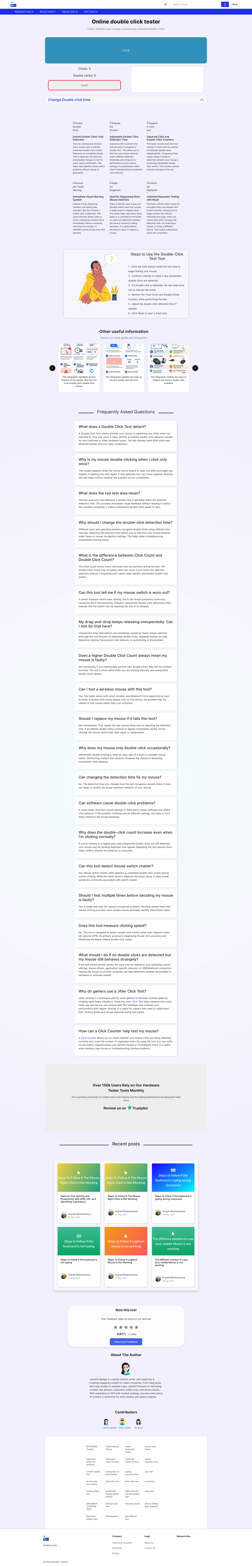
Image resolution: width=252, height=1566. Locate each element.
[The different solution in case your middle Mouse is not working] (173, 1241)
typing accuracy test (132, 1473)
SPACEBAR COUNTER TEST (91, 1506)
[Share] (165, 4)
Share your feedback (126, 1341)
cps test (149, 1471)
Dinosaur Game (132, 1503)
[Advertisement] (17, 70)
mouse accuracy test (151, 1460)
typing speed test (92, 1492)
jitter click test (132, 1481)
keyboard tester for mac (112, 1460)
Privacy (115, 1553)
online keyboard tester (129, 1449)
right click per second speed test (132, 1494)
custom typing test (93, 1473)
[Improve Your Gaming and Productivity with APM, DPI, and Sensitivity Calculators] (79, 1177)
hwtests (64, 1562)
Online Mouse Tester (112, 1447)
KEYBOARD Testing (91, 1447)
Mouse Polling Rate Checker (151, 1505)
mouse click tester (150, 1447)
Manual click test (112, 1505)
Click (126, 50)
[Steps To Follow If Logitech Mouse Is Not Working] (126, 1241)
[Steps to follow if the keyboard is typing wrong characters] (173, 1177)
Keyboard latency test (92, 1517)
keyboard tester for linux (132, 1460)
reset (84, 85)
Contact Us (150, 1548)
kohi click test (112, 1481)
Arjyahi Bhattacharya (79, 1214)
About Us (149, 1542)
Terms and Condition (122, 1542)
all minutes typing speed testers (112, 1494)
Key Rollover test (131, 1517)
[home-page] (13, 4)
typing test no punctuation (112, 1473)
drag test (149, 1491)
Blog (234, 4)
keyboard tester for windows (91, 1462)
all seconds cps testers (91, 1482)
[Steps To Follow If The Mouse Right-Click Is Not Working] (126, 1177)
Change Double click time (69, 100)
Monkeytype (112, 1516)
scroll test (149, 1481)
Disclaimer (117, 1548)
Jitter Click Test (134, 1001)
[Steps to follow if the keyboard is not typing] (79, 1241)
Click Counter (88, 1037)
